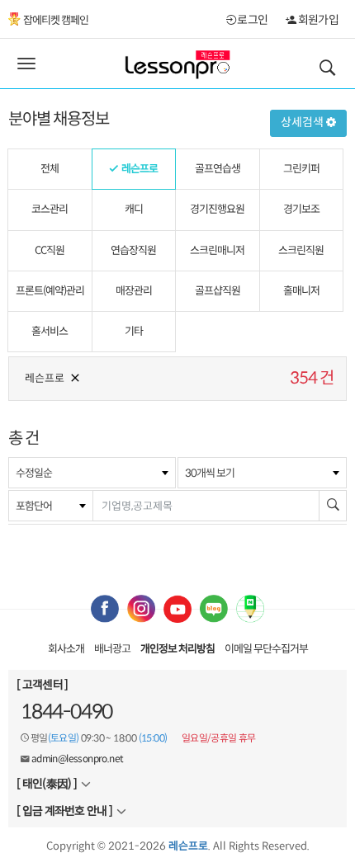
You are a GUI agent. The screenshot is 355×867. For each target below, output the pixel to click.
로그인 (251, 19)
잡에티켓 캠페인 (55, 20)
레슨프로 (44, 378)
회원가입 (317, 19)
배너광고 (112, 649)
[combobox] (92, 472)
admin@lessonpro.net (77, 758)
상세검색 (303, 122)
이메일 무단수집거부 (266, 649)
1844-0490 (66, 712)
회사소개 (66, 649)
